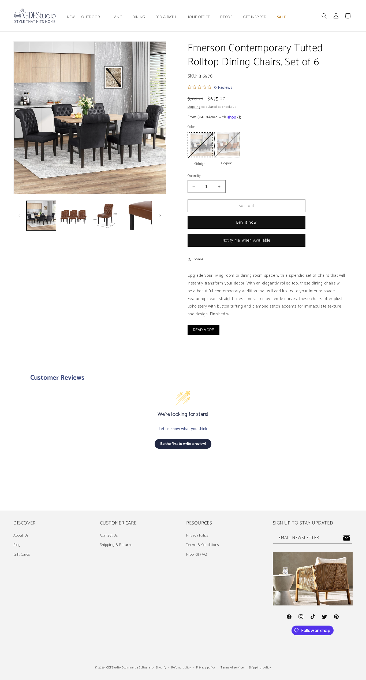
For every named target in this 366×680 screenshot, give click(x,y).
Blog (16, 545)
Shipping (194, 106)
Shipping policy (260, 667)
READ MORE (203, 330)
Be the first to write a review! (183, 444)
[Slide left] (19, 215)
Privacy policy (206, 667)
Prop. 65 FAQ (196, 555)
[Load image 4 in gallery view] (105, 215)
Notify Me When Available (246, 240)
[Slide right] (160, 215)
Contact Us (109, 536)
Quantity (194, 176)
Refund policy (181, 667)
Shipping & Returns (116, 545)
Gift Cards (21, 555)
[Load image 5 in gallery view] (137, 215)
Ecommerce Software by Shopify (144, 667)
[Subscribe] (346, 538)
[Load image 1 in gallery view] (41, 215)
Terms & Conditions (202, 545)
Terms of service (232, 667)
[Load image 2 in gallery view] (73, 215)
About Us (20, 536)
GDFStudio (113, 667)
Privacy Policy (197, 536)
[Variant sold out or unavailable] (200, 144)
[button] (92, 17)
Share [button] (199, 259)
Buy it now (246, 222)
